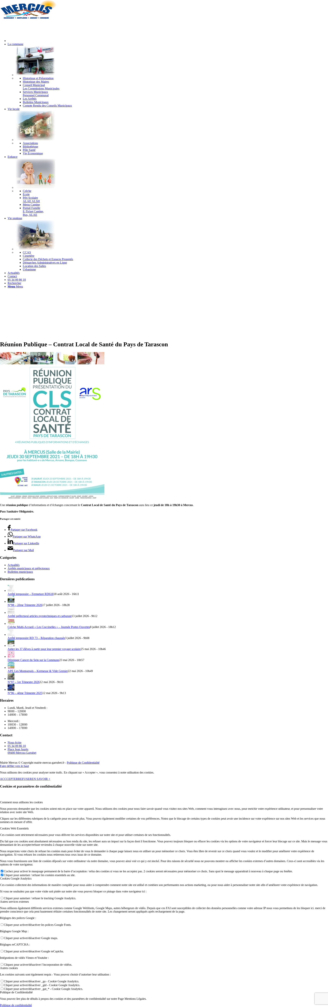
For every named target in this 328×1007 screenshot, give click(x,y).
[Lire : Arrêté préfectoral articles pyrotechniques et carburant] (11, 612)
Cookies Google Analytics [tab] (16, 878)
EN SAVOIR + (41, 779)
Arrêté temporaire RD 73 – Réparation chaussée (36, 638)
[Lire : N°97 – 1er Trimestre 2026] (11, 678)
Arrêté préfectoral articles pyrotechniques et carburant (40, 616)
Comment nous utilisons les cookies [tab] (21, 802)
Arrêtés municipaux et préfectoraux (29, 568)
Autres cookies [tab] (9, 968)
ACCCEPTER (9, 779)
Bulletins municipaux (20, 571)
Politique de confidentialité (16, 1005)
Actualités (14, 565)
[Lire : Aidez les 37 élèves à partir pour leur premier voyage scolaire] (11, 645)
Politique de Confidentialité (83, 762)
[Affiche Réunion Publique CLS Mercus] (52, 498)
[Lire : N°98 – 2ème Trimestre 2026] (11, 601)
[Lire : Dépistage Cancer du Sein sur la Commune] (11, 656)
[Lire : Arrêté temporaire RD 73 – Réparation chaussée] (11, 634)
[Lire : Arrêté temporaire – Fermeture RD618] (11, 590)
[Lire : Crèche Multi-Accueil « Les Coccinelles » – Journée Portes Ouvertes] (11, 623)
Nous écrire (14, 742)
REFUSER (25, 779)
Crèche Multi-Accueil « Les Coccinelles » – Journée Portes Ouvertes (49, 627)
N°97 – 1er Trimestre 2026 (24, 682)
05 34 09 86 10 (17, 746)
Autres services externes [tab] (14, 901)
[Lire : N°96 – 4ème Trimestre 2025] (11, 689)
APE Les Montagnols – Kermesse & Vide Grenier (38, 671)
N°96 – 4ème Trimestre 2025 (25, 693)
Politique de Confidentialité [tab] (16, 992)
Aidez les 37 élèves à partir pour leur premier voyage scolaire (44, 649)
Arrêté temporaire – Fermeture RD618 (31, 594)
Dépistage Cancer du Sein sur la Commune (33, 660)
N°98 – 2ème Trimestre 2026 (25, 605)
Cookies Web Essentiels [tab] (14, 828)
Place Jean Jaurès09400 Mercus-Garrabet (22, 751)
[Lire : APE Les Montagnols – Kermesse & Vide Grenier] (11, 667)
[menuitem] (168, 40)
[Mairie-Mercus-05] (28, 18)
